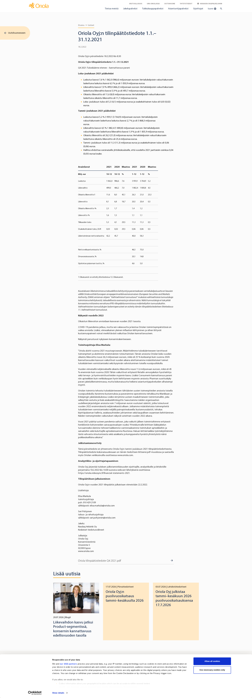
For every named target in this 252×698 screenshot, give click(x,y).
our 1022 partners (68, 664)
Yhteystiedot (186, 4)
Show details (58, 693)
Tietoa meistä (111, 8)
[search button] (220, 8)
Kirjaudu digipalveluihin (211, 4)
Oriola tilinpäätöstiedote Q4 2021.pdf (99, 560)
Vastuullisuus (135, 4)
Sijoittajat (198, 8)
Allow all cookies (212, 661)
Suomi (211, 8)
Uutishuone (169, 4)
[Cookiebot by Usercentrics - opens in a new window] (34, 693)
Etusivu (81, 25)
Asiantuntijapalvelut (178, 8)
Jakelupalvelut (130, 8)
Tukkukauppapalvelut (152, 8)
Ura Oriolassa (153, 4)
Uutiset (91, 25)
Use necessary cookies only (212, 670)
